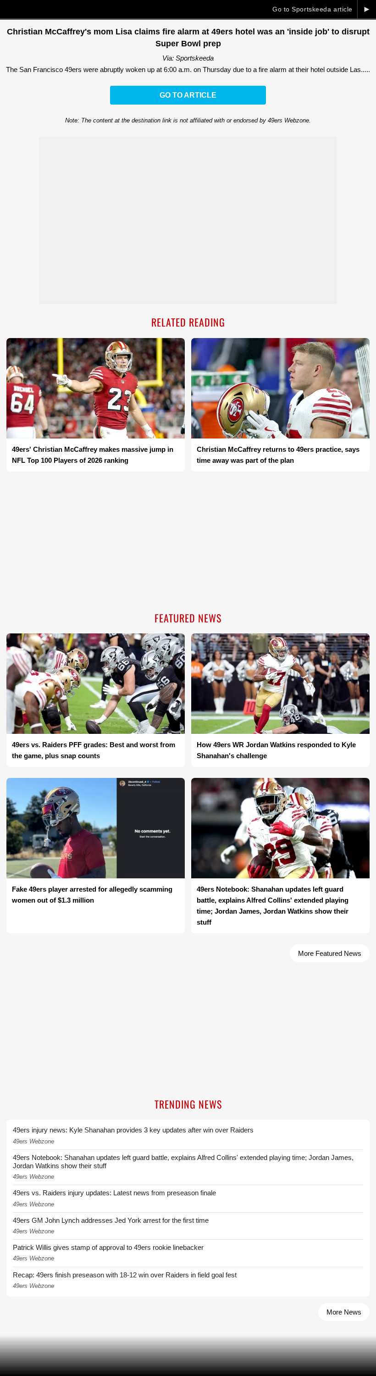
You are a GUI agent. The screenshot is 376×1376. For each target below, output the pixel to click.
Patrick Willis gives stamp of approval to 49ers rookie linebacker (108, 1247)
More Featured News (329, 953)
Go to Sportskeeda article (312, 9)
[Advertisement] (188, 542)
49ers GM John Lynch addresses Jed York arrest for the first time (111, 1220)
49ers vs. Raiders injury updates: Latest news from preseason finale (114, 1193)
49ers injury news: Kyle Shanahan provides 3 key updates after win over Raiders (133, 1130)
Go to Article (188, 95)
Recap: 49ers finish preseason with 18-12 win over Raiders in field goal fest (125, 1275)
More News (343, 1312)
